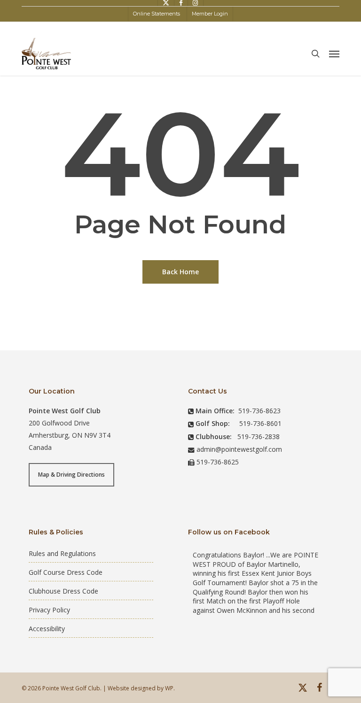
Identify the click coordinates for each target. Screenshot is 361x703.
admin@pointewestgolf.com (239, 449)
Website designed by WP (140, 688)
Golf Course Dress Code (65, 572)
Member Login (210, 13)
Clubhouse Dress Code (63, 591)
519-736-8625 (217, 461)
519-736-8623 (259, 410)
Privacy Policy (49, 609)
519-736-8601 (260, 423)
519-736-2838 (258, 436)
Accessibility (47, 628)
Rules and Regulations (62, 553)
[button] (334, 53)
